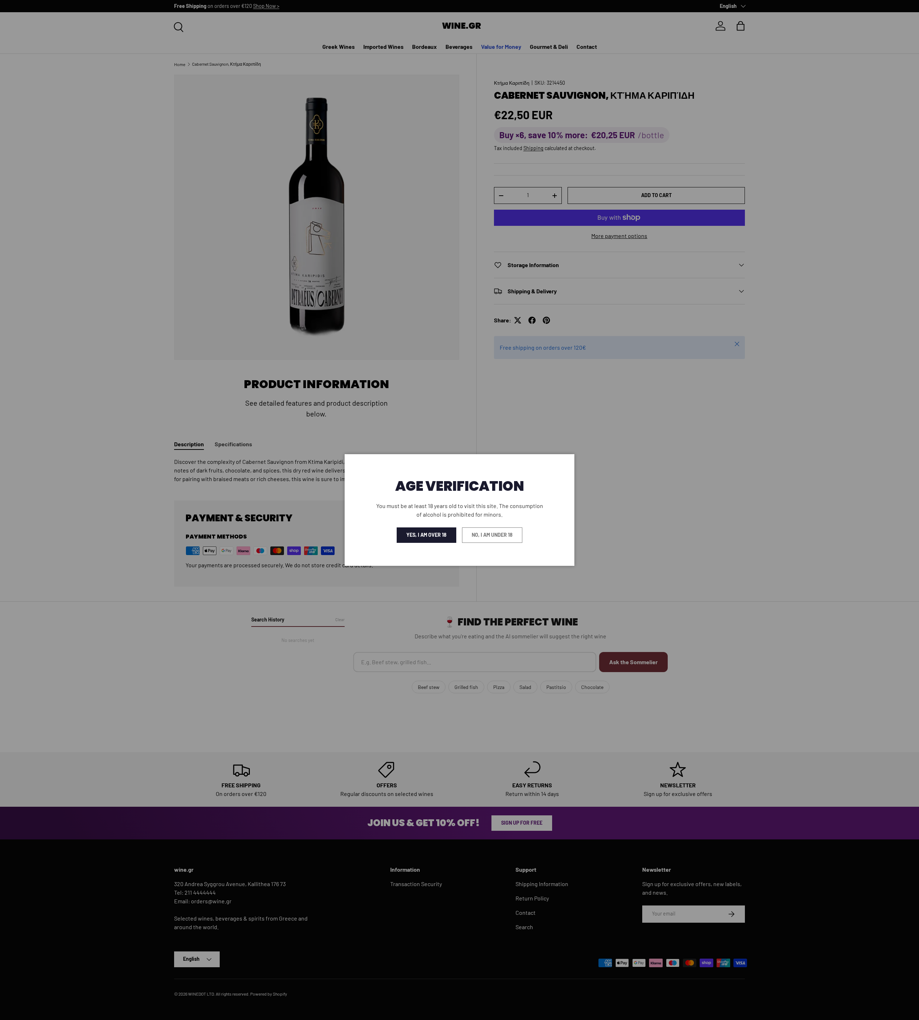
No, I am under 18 (492, 535)
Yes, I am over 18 (426, 535)
